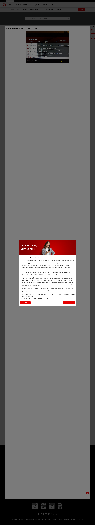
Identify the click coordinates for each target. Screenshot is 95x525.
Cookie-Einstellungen (37, 298)
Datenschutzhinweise (25, 298)
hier (42, 263)
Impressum (47, 298)
